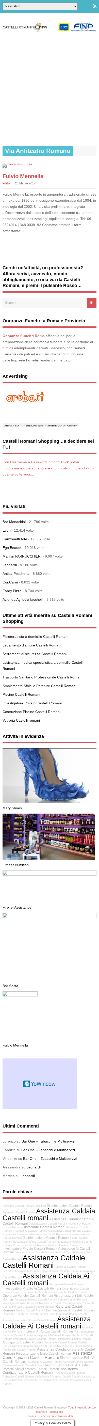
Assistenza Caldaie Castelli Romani (44, 1261)
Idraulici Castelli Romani (72, 1292)
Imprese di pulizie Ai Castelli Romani (35, 1292)
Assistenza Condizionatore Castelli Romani (40, 1371)
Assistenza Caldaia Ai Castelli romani (46, 1279)
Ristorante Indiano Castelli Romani (36, 1299)
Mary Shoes (12, 808)
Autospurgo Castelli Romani (23, 1342)
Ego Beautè (12, 548)
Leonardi (10, 565)
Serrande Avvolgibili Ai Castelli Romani (26, 1271)
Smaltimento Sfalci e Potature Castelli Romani (39, 686)
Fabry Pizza (12, 591)
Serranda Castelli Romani (65, 1303)
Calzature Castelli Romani (18, 1376)
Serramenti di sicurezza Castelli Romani (35, 654)
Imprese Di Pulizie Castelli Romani (48, 1331)
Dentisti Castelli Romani (30, 1310)
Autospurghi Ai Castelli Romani (52, 1335)
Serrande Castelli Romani (18, 1205)
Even (7, 530)
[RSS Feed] (94, 6)
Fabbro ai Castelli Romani (70, 1266)
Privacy (31, 1416)
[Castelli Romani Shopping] (49, 30)
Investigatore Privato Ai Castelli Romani (32, 1288)
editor (7, 183)
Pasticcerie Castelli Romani (19, 1349)
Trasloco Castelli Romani (62, 1245)
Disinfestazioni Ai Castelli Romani (70, 1310)
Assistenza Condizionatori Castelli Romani (47, 1355)
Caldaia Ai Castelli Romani (38, 1306)
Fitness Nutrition (16, 865)
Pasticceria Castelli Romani (29, 1245)
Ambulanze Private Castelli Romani (34, 1338)
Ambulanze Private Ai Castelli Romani (58, 1376)
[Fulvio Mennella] (17, 164)
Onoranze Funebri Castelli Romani (28, 1295)
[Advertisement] (49, 88)
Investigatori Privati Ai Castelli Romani (25, 1303)
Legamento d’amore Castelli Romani (32, 645)
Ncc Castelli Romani (80, 1346)
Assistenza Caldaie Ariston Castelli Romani (39, 1234)
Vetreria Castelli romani (21, 720)
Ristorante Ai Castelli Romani (44, 1361)
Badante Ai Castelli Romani (60, 1342)
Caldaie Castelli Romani (64, 1271)
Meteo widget (40, 1083)
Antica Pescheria (16, 574)
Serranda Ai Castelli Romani (40, 1380)
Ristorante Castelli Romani (44, 1227)
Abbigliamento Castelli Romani (37, 1369)
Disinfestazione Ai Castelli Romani (23, 1365)
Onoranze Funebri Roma (24, 336)
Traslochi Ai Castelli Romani (30, 1230)
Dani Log (40, 1205)
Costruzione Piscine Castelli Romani (31, 712)
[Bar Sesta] (49, 917)
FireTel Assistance (17, 907)
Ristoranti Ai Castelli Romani (74, 1338)
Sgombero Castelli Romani (19, 1212)
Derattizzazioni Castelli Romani (48, 1223)
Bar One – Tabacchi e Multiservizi (48, 1141)
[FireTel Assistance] (49, 874)
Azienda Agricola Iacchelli (23, 599)
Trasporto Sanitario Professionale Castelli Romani (42, 677)
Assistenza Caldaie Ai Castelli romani (47, 1322)
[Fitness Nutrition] (49, 859)
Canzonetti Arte (15, 539)
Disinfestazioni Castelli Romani (69, 1206)
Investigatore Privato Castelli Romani (32, 703)
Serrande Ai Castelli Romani (66, 1284)
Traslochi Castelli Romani (69, 1372)
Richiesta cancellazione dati (56, 1416)
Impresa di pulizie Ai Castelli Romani (45, 1346)
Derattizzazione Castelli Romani (34, 1252)
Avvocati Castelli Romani (78, 1361)
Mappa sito (56, 1411)
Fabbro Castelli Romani (72, 1299)
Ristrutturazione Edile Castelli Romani (44, 1353)
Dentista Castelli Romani (70, 1252)
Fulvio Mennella (23, 176)
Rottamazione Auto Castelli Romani (34, 1241)
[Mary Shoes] (49, 802)
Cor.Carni (10, 582)
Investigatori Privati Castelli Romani (34, 1320)
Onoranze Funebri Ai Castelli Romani (25, 1314)
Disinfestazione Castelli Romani (46, 1238)
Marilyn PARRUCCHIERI (22, 556)
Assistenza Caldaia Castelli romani (49, 1214)
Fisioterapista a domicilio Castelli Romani (35, 637)
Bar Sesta (10, 986)
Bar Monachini (14, 522)
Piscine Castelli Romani (21, 694)
